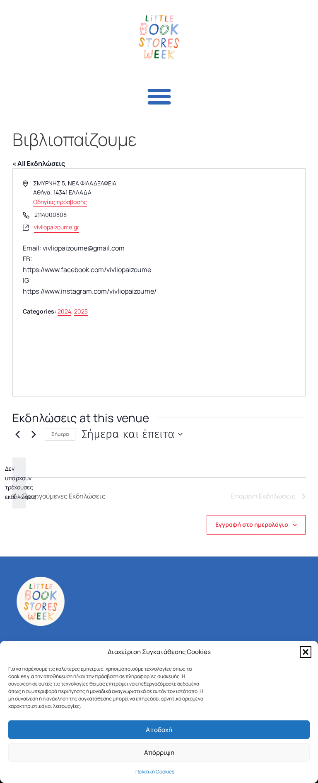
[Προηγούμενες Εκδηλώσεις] (17, 434)
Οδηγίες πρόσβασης (60, 202)
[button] (305, 652)
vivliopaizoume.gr (56, 227)
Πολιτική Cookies (154, 771)
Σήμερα (60, 434)
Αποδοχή (159, 729)
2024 (64, 311)
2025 (81, 311)
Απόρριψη (159, 752)
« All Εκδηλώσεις (38, 163)
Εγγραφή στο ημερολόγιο (251, 524)
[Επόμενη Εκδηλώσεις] (34, 434)
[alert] (19, 482)
